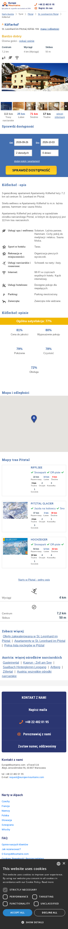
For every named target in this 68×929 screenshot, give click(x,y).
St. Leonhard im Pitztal (48, 14)
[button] (34, 419)
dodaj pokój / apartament (27, 161)
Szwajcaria (8, 824)
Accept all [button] (17, 912)
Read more (48, 882)
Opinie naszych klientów (15, 844)
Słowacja (7, 820)
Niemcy (6, 810)
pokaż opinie (26, 40)
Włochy (6, 829)
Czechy (6, 801)
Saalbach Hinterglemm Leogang (24, 667)
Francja (6, 806)
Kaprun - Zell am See (37, 662)
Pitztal (30, 14)
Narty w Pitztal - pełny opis (34, 579)
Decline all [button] (49, 912)
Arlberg (55, 667)
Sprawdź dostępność (31, 170)
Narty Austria (8, 14)
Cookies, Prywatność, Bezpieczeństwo (23, 858)
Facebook (5, 785)
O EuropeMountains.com (15, 853)
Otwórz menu (63, 6)
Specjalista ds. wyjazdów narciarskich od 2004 (16, 8)
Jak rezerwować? (11, 849)
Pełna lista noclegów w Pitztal (24, 645)
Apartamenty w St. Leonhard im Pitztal (39, 640)
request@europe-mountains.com (26, 777)
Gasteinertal (11, 662)
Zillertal (8, 671)
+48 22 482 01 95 (46, 4)
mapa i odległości (49, 29)
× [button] (63, 863)
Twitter (12, 785)
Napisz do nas (46, 8)
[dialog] (34, 894)
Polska (5, 815)
